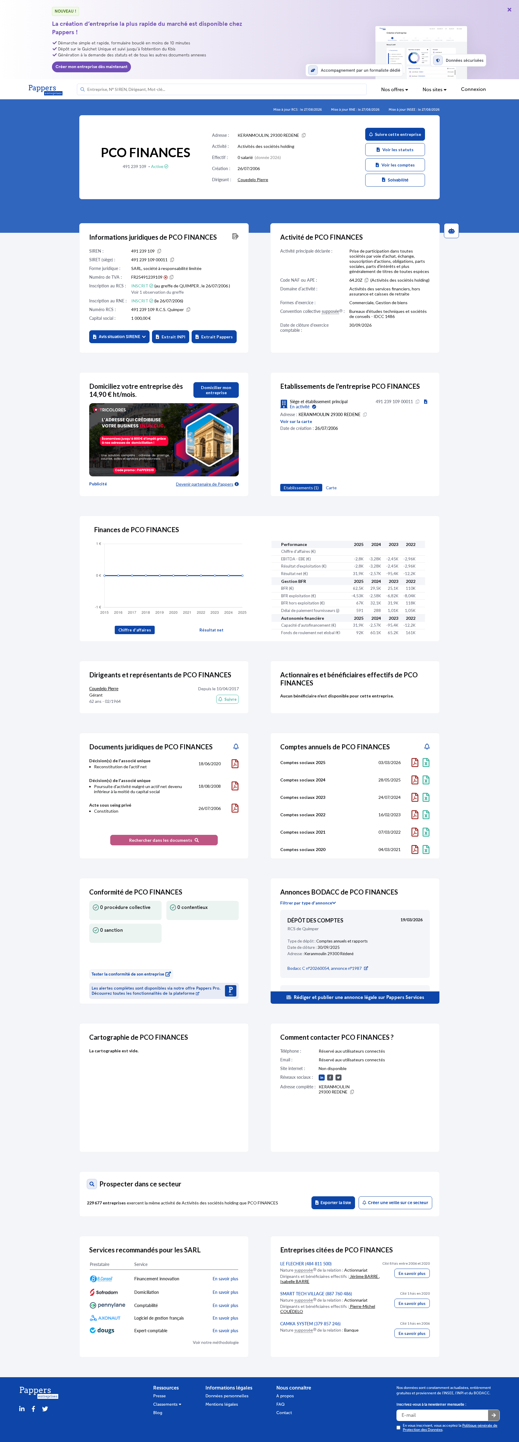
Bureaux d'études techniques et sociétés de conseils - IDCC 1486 (388, 314)
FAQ (280, 1404)
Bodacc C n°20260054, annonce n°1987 (324, 968)
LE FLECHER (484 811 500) (306, 1263)
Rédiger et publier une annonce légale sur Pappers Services (358, 997)
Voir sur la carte (296, 421)
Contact (284, 1412)
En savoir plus (412, 1273)
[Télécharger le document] (235, 763)
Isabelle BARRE (294, 1281)
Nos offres (393, 89)
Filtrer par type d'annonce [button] (306, 903)
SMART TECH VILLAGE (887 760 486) (316, 1293)
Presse (159, 1396)
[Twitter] (45, 1409)
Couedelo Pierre (253, 179)
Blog (157, 1412)
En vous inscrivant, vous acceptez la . (450, 1427)
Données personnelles (226, 1396)
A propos (285, 1396)
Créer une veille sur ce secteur (397, 1202)
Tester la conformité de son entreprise (128, 974)
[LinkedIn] (22, 1409)
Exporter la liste (335, 1202)
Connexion (473, 89)
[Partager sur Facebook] (33, 1409)
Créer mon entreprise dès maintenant (91, 66)
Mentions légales (221, 1404)
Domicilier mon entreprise (216, 390)
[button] (119, 336)
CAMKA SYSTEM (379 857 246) (310, 1323)
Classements (166, 1404)
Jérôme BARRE (364, 1276)
